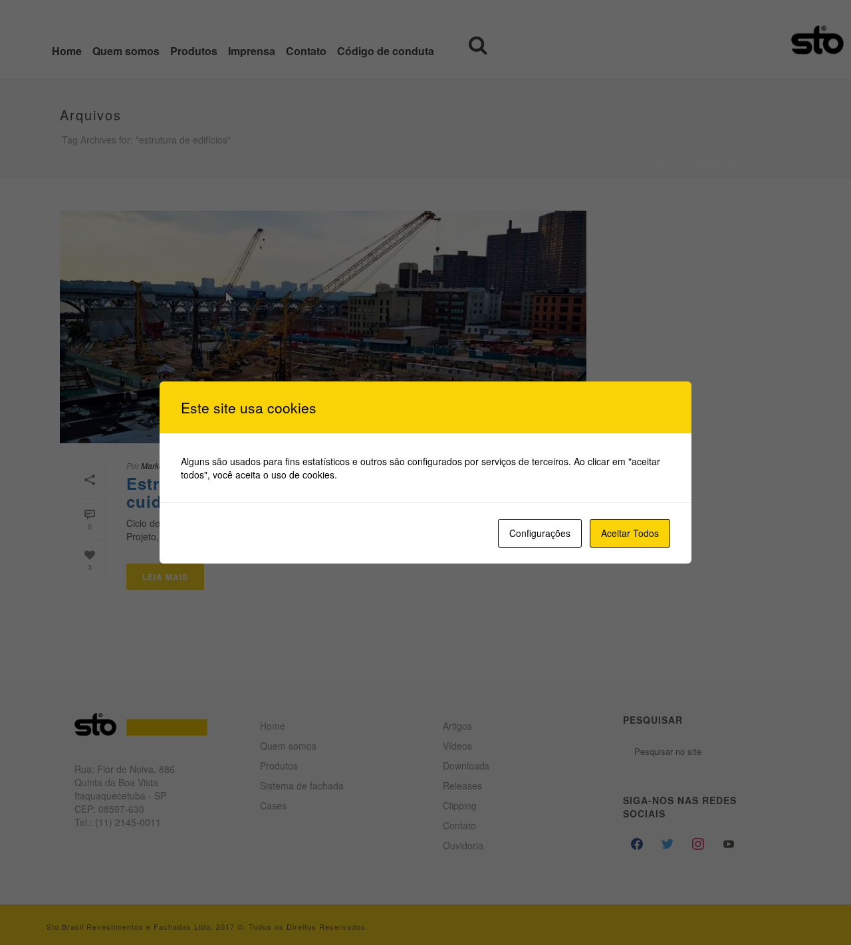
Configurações (539, 533)
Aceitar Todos (630, 533)
